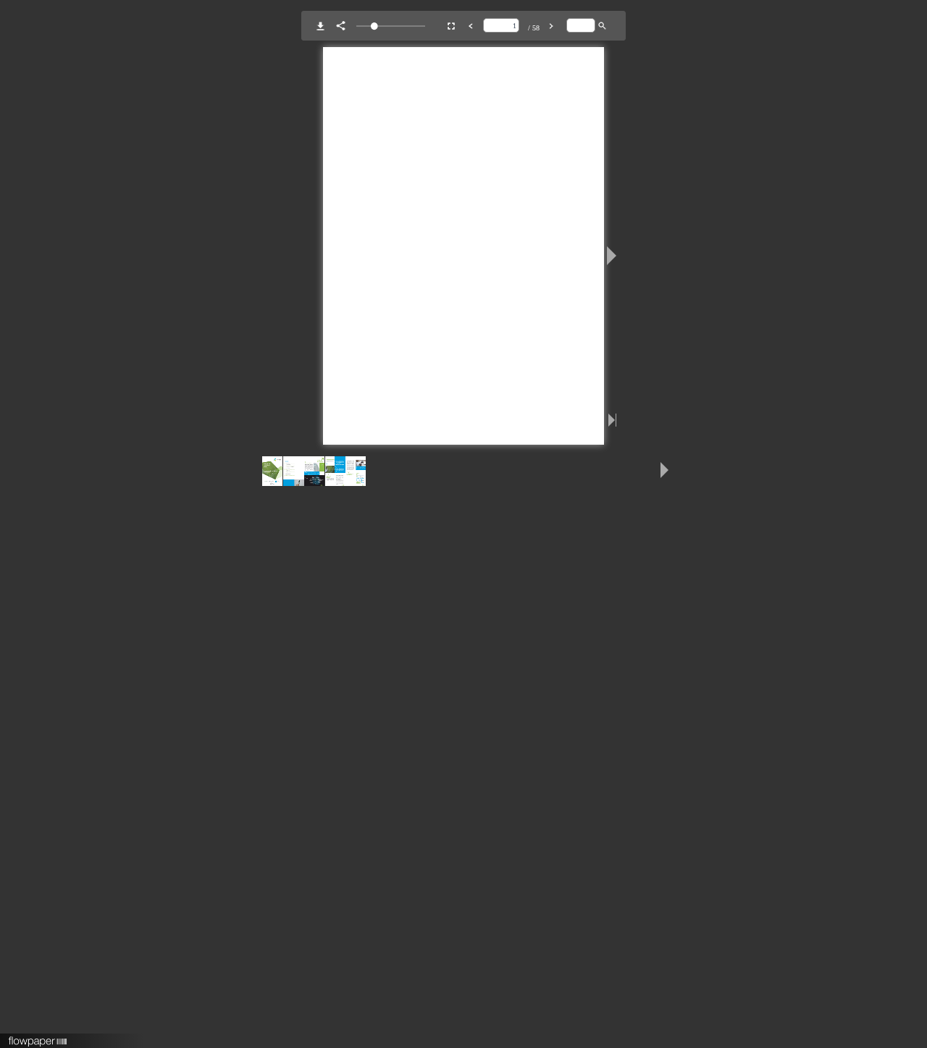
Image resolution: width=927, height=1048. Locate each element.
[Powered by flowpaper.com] (38, 1036)
